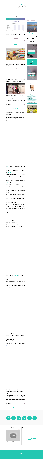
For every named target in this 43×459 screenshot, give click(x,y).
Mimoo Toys (8, 166)
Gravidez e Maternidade (15, 108)
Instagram (28, 20)
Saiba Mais (30, 41)
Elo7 (7, 189)
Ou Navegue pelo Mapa (31, 75)
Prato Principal (33, 438)
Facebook (16, 40)
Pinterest (33, 20)
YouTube (31, 20)
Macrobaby (8, 179)
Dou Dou (8, 176)
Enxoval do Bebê (15, 15)
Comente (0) (22, 104)
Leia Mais (16, 68)
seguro (18, 222)
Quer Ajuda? (17, 423)
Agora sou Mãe (8, 204)
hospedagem (22, 222)
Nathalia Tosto (9, 40)
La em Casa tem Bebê (9, 172)
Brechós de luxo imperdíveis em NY (15, 45)
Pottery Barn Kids (9, 169)
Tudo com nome (8, 197)
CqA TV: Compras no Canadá (15, 76)
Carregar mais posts (15, 407)
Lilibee (7, 182)
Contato (33, 41)
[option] (31, 88)
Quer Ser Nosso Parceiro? (24, 423)
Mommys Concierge (16, 275)
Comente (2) (22, 403)
